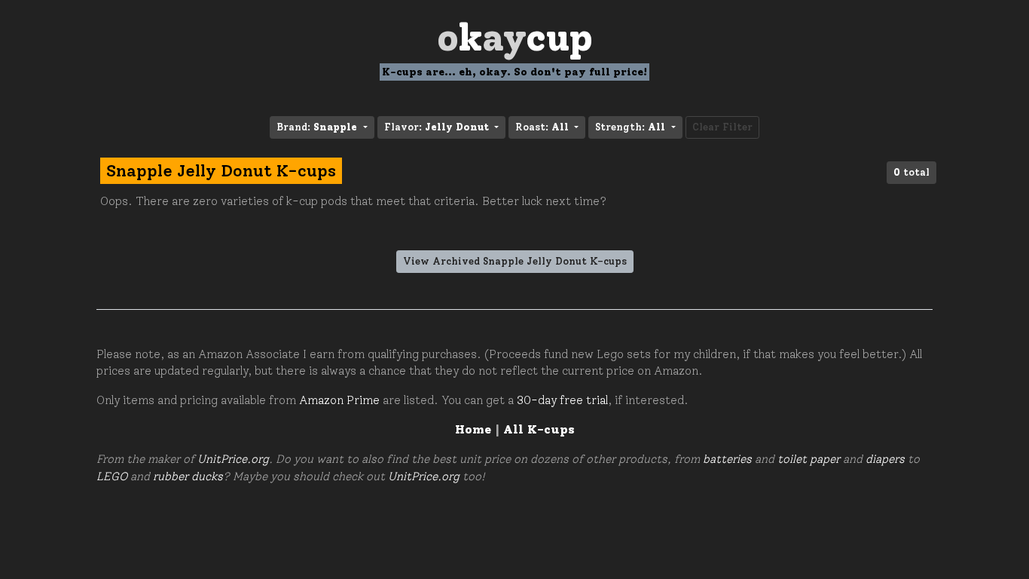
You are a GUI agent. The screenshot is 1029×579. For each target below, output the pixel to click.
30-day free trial (562, 400)
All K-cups (539, 429)
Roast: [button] (542, 127)
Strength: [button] (630, 127)
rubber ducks (188, 476)
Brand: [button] (316, 127)
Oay (515, 37)
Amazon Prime (339, 400)
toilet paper (808, 459)
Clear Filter (722, 127)
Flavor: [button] (436, 127)
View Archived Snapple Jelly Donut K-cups (515, 261)
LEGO (111, 476)
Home (473, 429)
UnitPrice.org (233, 459)
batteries (727, 459)
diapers (885, 459)
